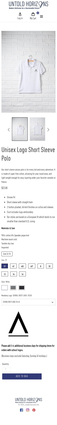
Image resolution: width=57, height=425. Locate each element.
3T (5, 266)
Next (48, 129)
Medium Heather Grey (13, 287)
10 (49, 266)
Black (22, 287)
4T (13, 266)
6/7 (32, 266)
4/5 (22, 266)
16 (22, 274)
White (4, 287)
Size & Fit (7, 254)
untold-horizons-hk (32, 404)
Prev (8, 129)
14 (14, 274)
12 (5, 274)
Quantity (5, 364)
